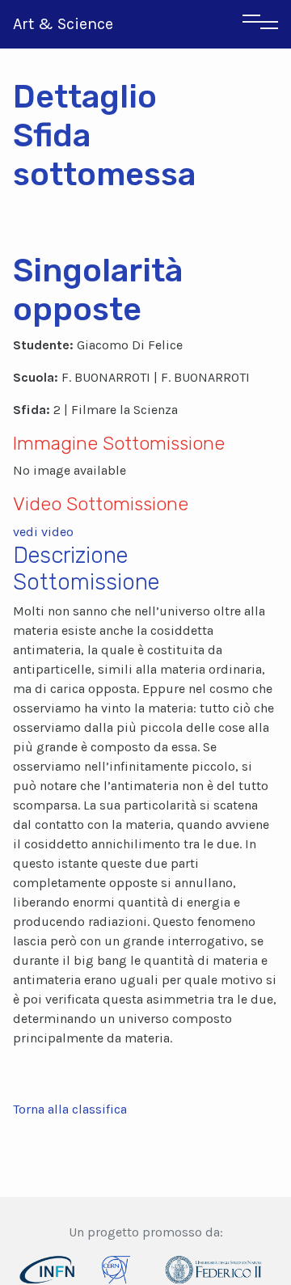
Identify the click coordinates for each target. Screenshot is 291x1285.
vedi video (43, 531)
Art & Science (63, 24)
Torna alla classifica (70, 1109)
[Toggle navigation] (260, 24)
